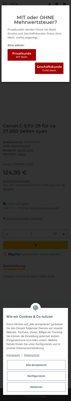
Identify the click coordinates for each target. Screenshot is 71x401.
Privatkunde (21, 55)
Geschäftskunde (49, 68)
